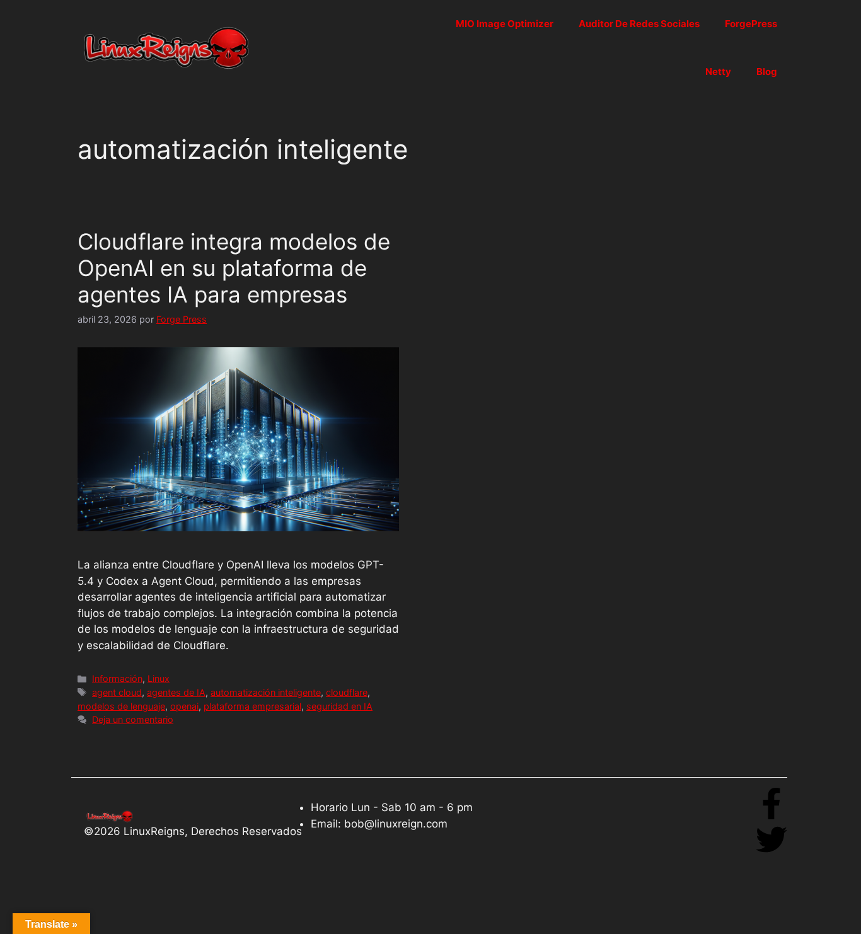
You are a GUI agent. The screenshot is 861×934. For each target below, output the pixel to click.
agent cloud (117, 692)
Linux (158, 678)
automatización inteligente (266, 692)
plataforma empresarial (252, 706)
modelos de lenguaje (121, 706)
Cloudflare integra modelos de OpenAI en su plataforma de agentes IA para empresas (234, 268)
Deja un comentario (132, 719)
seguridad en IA (339, 706)
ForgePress (751, 24)
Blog (766, 72)
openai (184, 706)
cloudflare (346, 692)
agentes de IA (176, 692)
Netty (718, 72)
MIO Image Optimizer (504, 24)
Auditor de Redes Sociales (639, 24)
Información (117, 678)
